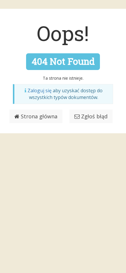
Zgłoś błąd (94, 116)
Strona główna (38, 116)
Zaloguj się (40, 90)
